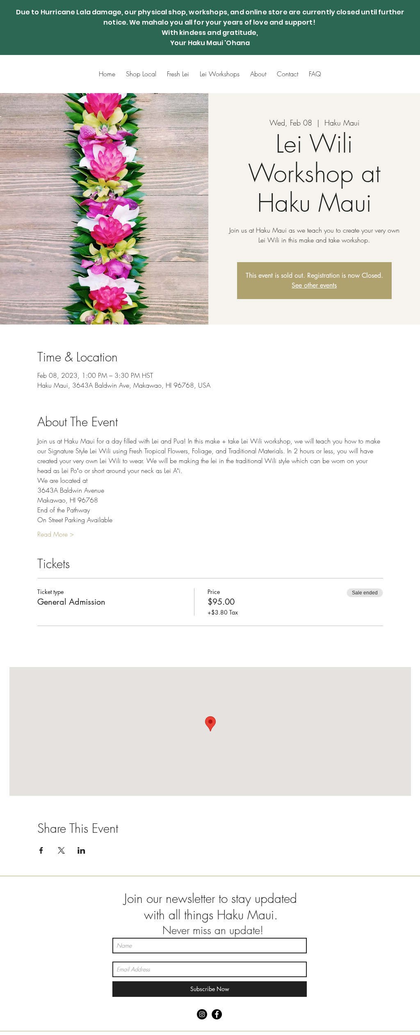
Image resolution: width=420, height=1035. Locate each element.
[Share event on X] (61, 850)
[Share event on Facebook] (41, 850)
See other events (314, 285)
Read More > (55, 534)
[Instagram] (202, 1014)
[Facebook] (217, 1014)
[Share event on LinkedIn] (81, 850)
